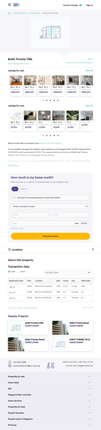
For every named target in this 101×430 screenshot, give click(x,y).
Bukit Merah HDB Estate (50, 143)
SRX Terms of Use (86, 362)
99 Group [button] (12, 425)
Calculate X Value (50, 236)
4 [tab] (54, 100)
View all (89, 71)
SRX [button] (10, 389)
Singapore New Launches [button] (19, 395)
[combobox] (50, 198)
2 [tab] (47, 100)
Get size (84, 223)
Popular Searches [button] (16, 413)
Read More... (13, 166)
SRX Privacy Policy (70, 362)
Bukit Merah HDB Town (18, 64)
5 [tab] (58, 100)
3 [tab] (50, 100)
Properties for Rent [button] (16, 407)
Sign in (89, 5)
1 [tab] (43, 100)
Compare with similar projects (79, 63)
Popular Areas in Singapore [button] (20, 419)
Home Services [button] (15, 401)
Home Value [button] (13, 383)
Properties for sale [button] (16, 377)
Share (90, 59)
